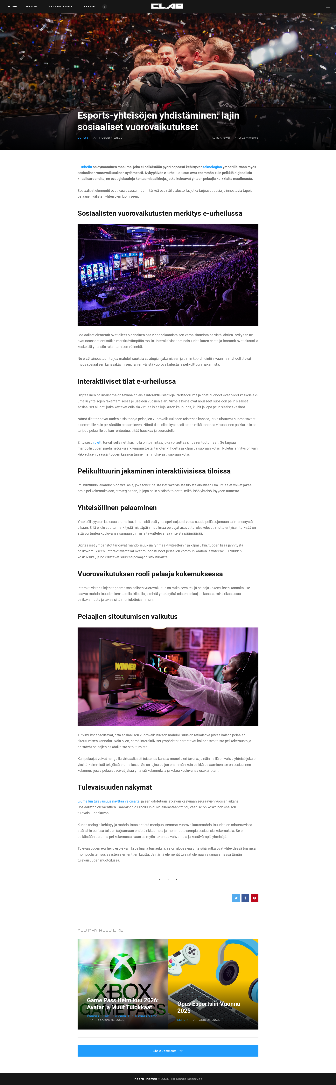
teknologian (212, 167)
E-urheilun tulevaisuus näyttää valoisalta (109, 801)
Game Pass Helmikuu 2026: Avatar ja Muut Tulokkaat (123, 1004)
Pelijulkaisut (117, 1016)
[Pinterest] (254, 898)
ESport (84, 137)
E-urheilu (85, 167)
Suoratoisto (146, 1016)
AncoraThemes (145, 1078)
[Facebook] (245, 898)
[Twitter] (236, 898)
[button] (328, 7)
